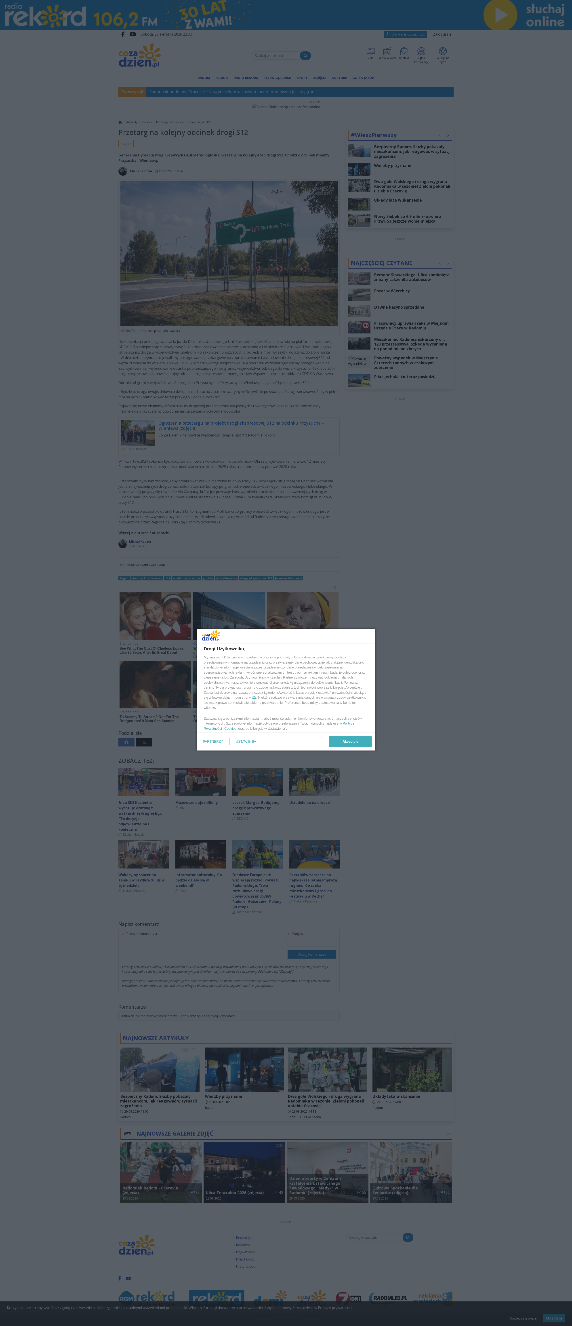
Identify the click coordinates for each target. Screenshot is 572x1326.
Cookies (230, 728)
